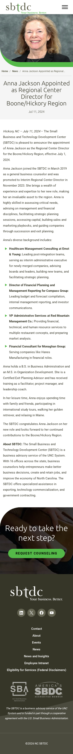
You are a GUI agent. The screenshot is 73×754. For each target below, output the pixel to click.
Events (36, 642)
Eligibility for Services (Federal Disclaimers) (36, 670)
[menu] (65, 7)
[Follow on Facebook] (42, 613)
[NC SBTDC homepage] (26, 8)
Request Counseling (37, 553)
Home (5, 71)
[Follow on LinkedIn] (21, 613)
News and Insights (36, 656)
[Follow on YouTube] (52, 613)
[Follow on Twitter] (31, 613)
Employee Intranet (36, 663)
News (15, 71)
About (36, 635)
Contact (36, 629)
